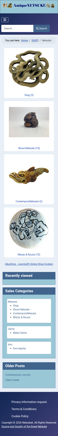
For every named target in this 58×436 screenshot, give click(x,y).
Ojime (11, 328)
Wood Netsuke (21, 309)
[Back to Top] (52, 430)
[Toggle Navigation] (4, 19)
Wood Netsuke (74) (29, 148)
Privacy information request (29, 402)
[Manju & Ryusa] (29, 228)
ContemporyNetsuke (24, 313)
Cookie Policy (20, 416)
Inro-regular (19, 348)
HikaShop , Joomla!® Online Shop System (29, 264)
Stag (15, 305)
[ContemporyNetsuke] (29, 175)
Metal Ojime (20, 332)
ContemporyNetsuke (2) (29, 201)
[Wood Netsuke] (29, 122)
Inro (10, 344)
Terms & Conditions (23, 409)
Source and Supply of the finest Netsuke (24, 426)
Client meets (12, 380)
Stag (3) (29, 95)
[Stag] (29, 68)
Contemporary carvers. (18, 374)
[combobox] (17, 28)
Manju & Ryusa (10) (29, 254)
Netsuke (12, 301)
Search (43, 28)
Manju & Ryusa (21, 317)
